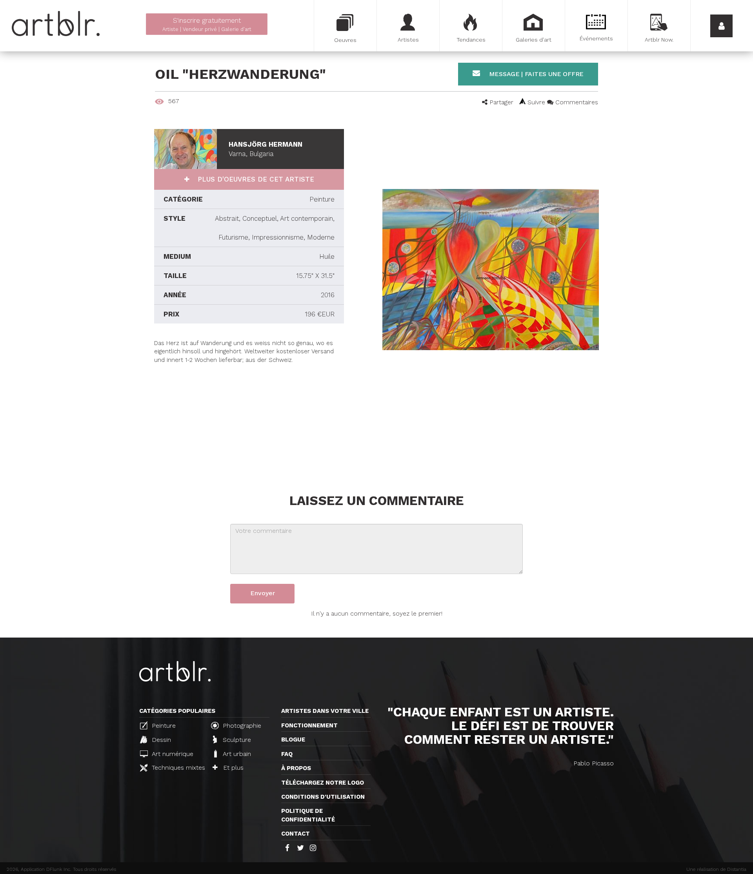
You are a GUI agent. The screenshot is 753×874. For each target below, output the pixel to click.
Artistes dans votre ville (325, 710)
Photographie (241, 725)
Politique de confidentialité (308, 815)
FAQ (287, 754)
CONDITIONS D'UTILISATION (323, 796)
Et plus (232, 767)
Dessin (160, 739)
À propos (296, 768)
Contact (295, 833)
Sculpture (236, 739)
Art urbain (236, 754)
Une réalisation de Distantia (716, 869)
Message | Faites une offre (535, 74)
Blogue (293, 739)
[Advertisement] (249, 419)
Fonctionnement (309, 725)
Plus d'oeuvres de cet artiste (254, 179)
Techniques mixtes (177, 767)
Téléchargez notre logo (322, 782)
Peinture (163, 725)
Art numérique (171, 754)
